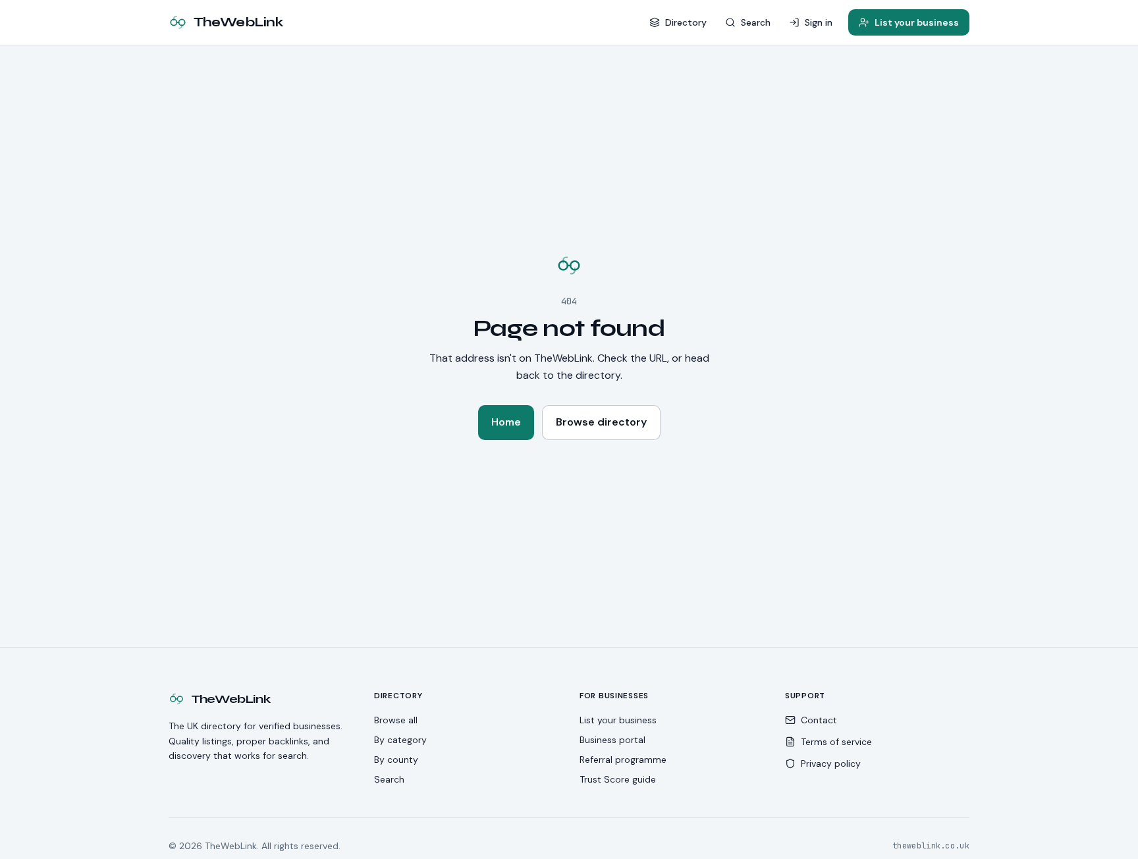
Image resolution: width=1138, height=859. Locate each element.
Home (506, 422)
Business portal (612, 740)
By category (400, 740)
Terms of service (836, 742)
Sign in (818, 22)
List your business (917, 22)
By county (396, 759)
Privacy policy (831, 763)
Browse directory (601, 422)
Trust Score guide (618, 779)
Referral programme (623, 759)
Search (756, 22)
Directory (686, 22)
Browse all (396, 720)
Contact (819, 720)
